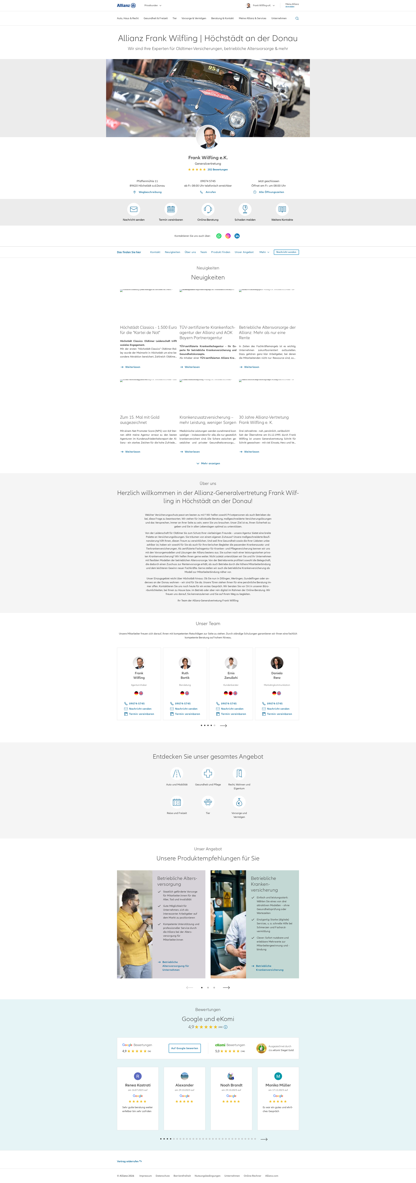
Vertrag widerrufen (128, 1161)
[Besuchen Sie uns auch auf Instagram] (228, 236)
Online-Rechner (252, 1175)
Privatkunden (151, 5)
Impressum (145, 1175)
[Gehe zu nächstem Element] (224, 725)
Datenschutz (163, 1175)
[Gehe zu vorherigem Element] (192, 725)
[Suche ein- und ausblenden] (296, 18)
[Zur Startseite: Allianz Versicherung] (126, 5)
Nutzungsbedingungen (208, 1175)
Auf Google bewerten (184, 1048)
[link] (208, 212)
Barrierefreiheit (182, 1175)
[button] (208, 137)
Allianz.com (271, 1175)
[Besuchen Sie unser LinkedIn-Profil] (237, 236)
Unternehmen (232, 1175)
